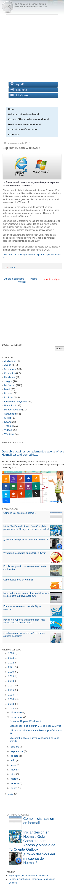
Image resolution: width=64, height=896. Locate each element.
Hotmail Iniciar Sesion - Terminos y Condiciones (32, 879)
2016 (11, 690)
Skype (7, 417)
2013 (11, 703)
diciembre (16, 712)
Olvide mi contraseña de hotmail (23, 114)
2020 (11, 671)
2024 (11, 658)
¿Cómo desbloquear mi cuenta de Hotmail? (25, 539)
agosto (15, 755)
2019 (11, 676)
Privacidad (10, 405)
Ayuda (19, 84)
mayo (14, 769)
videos (12, 267)
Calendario (10, 369)
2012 (11, 708)
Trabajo (8, 425)
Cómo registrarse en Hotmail (18, 579)
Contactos (10, 373)
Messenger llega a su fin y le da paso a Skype (35, 725)
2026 (11, 653)
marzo (14, 778)
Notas (7, 393)
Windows (9, 434)
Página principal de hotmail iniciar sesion (29, 875)
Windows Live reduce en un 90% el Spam (24, 553)
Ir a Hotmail (13, 134)
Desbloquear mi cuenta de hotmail (24, 124)
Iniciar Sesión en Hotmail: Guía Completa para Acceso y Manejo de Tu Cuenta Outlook (26, 527)
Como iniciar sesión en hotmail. (19, 513)
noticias (8, 397)
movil (7, 389)
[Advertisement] (32, 47)
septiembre (17, 751)
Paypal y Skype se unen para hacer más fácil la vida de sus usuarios (24, 621)
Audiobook (10, 361)
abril (13, 774)
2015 (11, 694)
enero (14, 787)
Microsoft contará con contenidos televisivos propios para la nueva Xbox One (26, 594)
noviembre (17, 717)
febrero (15, 783)
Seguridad (10, 413)
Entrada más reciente (14, 279)
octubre (15, 746)
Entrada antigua (51, 279)
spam (7, 421)
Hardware (9, 377)
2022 (11, 662)
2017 (11, 685)
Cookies (13, 883)
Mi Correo (21, 95)
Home (11, 109)
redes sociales (13, 409)
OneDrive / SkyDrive (15, 401)
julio (13, 760)
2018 (11, 680)
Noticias (20, 90)
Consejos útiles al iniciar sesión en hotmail (28, 119)
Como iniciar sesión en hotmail (24, 129)
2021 (11, 667)
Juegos (8, 381)
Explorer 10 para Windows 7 (25, 721)
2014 (11, 699)
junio (14, 765)
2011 (11, 793)
